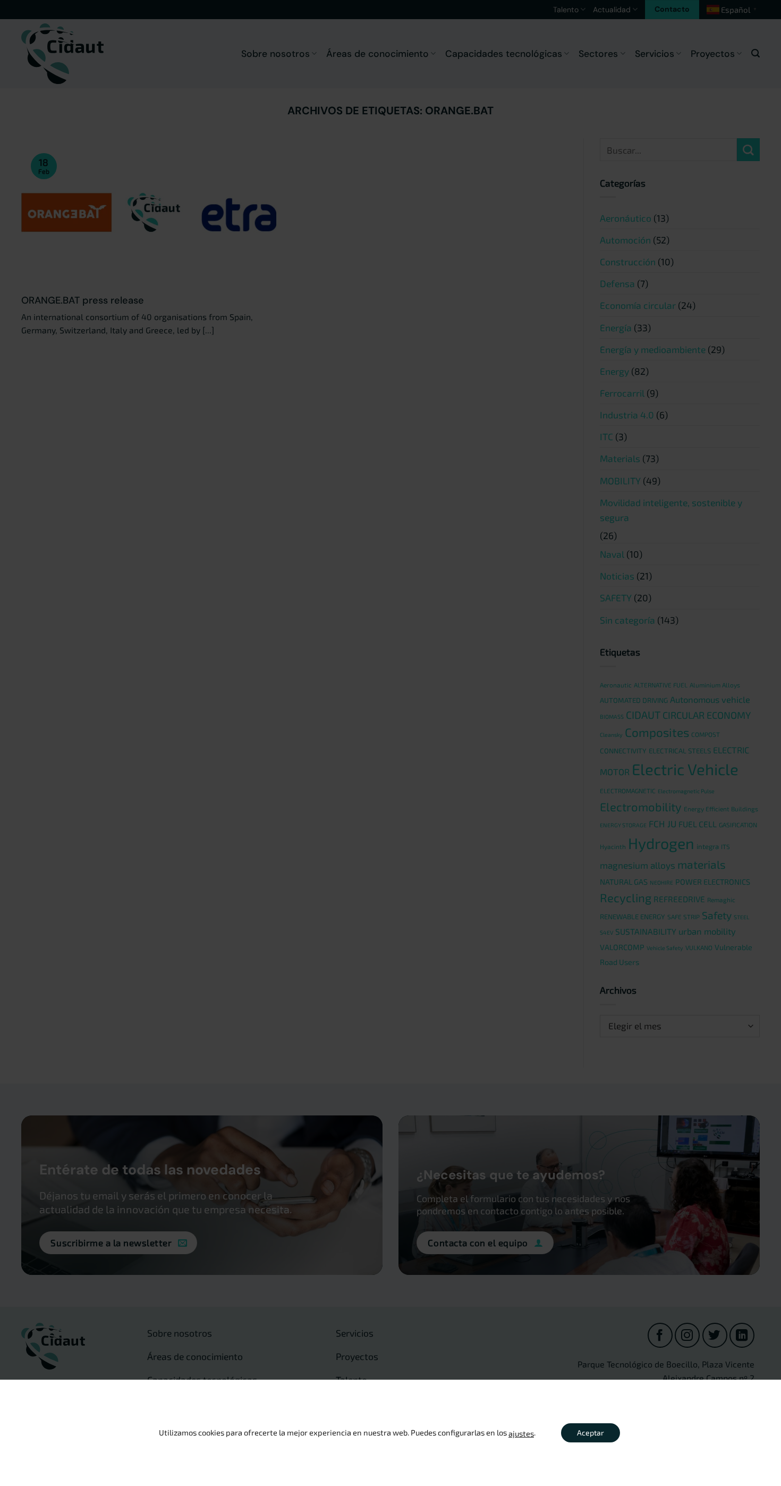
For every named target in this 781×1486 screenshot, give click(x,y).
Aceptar (590, 1432)
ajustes (521, 1433)
